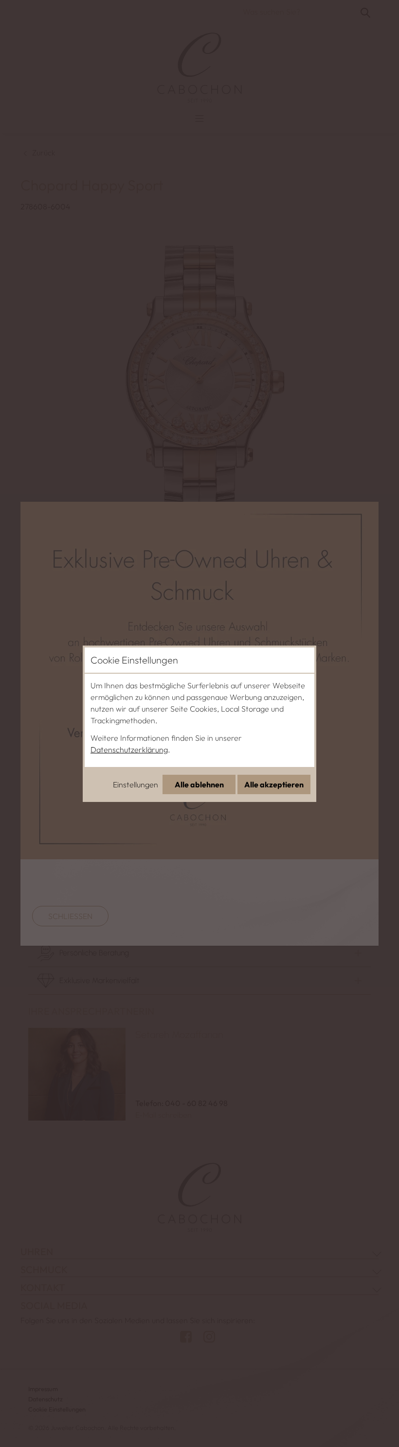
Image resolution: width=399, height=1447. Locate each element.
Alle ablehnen (199, 784)
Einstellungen (135, 784)
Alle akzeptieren (274, 784)
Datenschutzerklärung (129, 749)
